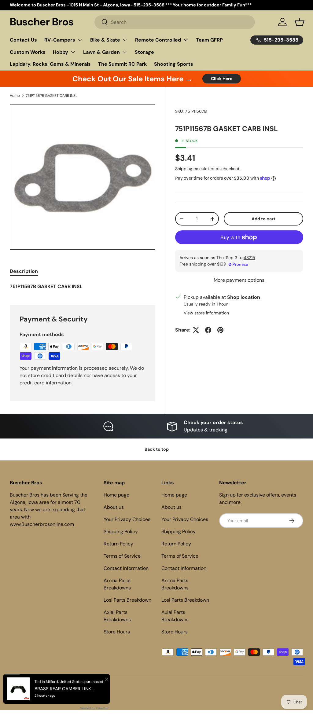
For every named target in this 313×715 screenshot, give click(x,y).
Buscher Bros (35, 687)
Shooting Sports (173, 64)
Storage (144, 52)
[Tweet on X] (196, 330)
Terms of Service (122, 556)
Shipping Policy (121, 531)
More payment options (239, 280)
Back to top (157, 449)
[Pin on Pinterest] (220, 330)
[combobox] (174, 22)
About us (114, 507)
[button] (299, 22)
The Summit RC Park (122, 64)
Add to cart (263, 219)
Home (15, 95)
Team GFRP (209, 40)
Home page (116, 495)
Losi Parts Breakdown (127, 600)
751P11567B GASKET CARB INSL (51, 95)
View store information (206, 313)
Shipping (183, 168)
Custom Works (28, 52)
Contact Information (126, 568)
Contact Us (23, 40)
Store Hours (117, 632)
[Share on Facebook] (208, 330)
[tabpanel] (82, 286)
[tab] (24, 271)
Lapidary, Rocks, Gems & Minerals (50, 64)
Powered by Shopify (65, 687)
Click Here (221, 78)
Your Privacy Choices (127, 519)
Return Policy (118, 544)
